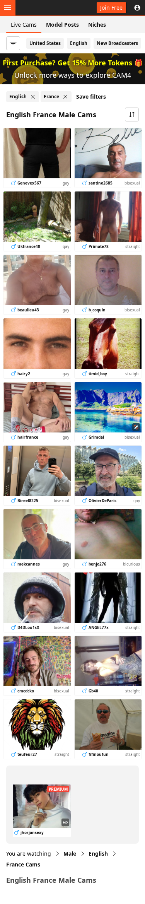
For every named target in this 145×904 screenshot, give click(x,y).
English (78, 43)
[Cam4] (42, 8)
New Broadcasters (117, 43)
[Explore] (7, 7)
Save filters (91, 96)
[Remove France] (65, 96)
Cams (23, 864)
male (69, 853)
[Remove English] (33, 96)
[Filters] (13, 43)
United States (45, 43)
